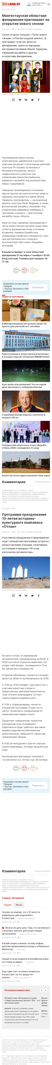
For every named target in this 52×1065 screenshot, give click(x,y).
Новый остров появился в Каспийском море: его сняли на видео (25, 960)
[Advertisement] (26, 128)
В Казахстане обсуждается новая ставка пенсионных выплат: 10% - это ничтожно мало (22, 1000)
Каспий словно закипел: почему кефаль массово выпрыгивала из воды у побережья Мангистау (25, 946)
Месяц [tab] (19, 905)
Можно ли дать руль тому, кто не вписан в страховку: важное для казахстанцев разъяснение (26, 930)
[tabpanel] (26, 946)
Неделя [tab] (7, 905)
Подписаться (38, 287)
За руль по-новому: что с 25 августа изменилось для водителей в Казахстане (21, 915)
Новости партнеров (13, 297)
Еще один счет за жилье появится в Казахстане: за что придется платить (21, 974)
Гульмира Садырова (33, 29)
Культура (5, 29)
